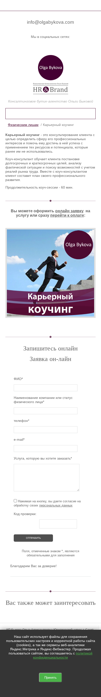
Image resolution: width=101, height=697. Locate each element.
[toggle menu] (7, 5)
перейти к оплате (67, 215)
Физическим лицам (23, 125)
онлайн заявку (69, 211)
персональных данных (56, 505)
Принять (50, 677)
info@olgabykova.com (50, 22)
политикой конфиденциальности (62, 655)
